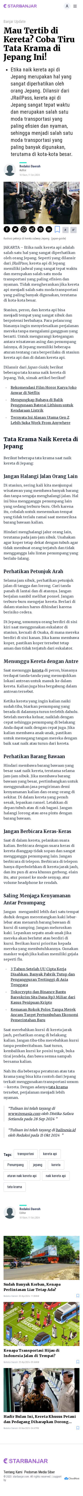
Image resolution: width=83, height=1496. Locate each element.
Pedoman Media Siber (39, 1472)
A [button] (65, 230)
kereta (37, 670)
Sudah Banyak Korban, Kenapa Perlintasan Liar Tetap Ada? (32, 1287)
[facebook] (7, 229)
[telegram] (32, 229)
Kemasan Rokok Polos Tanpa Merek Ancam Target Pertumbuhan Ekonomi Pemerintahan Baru (44, 1014)
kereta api (50, 1154)
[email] (40, 229)
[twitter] (15, 229)
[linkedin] (49, 229)
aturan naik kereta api (22, 1176)
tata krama (58, 1087)
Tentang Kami (13, 1472)
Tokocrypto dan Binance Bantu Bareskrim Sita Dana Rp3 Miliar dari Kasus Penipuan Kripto (43, 997)
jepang (37, 1165)
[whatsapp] (23, 229)
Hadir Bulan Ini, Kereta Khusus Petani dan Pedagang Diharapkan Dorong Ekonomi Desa (40, 1419)
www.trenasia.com (24, 1113)
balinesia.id (65, 1130)
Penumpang (15, 1165)
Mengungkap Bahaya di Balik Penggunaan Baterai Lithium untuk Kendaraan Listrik (42, 405)
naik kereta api (56, 1176)
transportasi (25, 1154)
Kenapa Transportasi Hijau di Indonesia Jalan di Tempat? (32, 1353)
